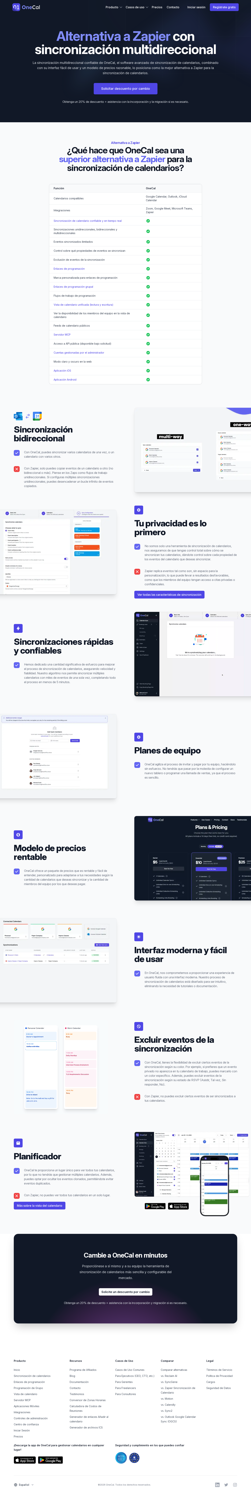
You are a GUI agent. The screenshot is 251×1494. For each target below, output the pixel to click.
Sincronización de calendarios (32, 1375)
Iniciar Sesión (22, 1430)
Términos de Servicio (219, 1369)
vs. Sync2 (166, 1410)
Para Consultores (125, 1394)
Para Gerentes (124, 1381)
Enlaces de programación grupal (73, 286)
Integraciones (22, 1412)
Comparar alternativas (174, 1369)
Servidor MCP (62, 334)
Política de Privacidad (219, 1375)
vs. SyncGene (169, 1381)
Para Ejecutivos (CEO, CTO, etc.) (135, 1375)
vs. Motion (167, 1398)
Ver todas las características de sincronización (169, 594)
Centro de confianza (26, 1424)
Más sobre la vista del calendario (39, 1205)
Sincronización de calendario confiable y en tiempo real (88, 220)
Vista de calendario (25, 1394)
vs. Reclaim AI (169, 1375)
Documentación (79, 1381)
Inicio (17, 1369)
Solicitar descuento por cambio (125, 89)
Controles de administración (31, 1418)
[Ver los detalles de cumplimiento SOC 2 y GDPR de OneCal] (176, 1458)
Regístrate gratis (224, 7)
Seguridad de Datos (218, 1388)
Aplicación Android (65, 379)
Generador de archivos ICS (86, 1427)
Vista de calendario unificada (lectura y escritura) (83, 304)
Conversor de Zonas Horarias (88, 1400)
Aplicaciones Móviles (26, 1406)
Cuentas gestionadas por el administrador (79, 352)
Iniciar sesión (196, 7)
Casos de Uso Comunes (129, 1369)
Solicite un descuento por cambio (125, 1292)
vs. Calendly (168, 1404)
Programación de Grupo (28, 1388)
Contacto (173, 7)
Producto (112, 7)
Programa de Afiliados (83, 1369)
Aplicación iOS (62, 370)
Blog (72, 1375)
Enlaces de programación (69, 268)
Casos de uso (135, 7)
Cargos (210, 1381)
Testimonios (77, 1394)
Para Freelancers (125, 1388)
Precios (157, 7)
